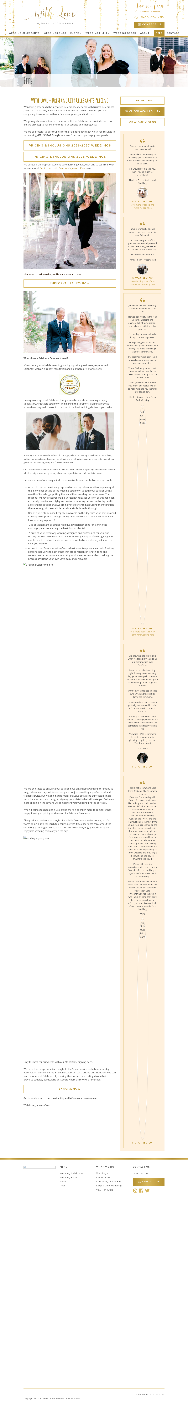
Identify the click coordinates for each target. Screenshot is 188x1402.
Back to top (142, 1394)
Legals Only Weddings (109, 1185)
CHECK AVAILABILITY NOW (70, 283)
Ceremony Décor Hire (109, 1181)
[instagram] (135, 1190)
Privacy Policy (157, 1394)
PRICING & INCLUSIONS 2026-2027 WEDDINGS (70, 145)
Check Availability (145, 111)
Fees (159, 33)
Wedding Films (96, 33)
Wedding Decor (124, 33)
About (145, 33)
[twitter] (147, 1190)
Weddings (102, 1173)
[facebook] (141, 1190)
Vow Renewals (104, 1189)
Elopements (103, 1177)
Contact (173, 33)
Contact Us (142, 100)
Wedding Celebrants (24, 33)
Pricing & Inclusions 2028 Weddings (70, 156)
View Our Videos (142, 122)
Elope (74, 33)
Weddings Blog (55, 33)
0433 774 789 (141, 1173)
